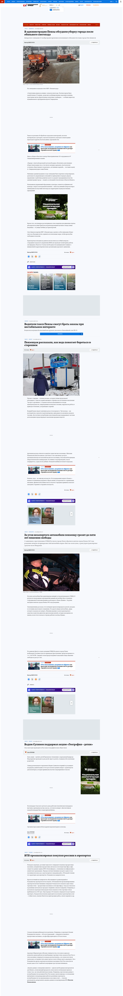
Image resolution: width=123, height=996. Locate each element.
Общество (36, 1)
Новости (32, 24)
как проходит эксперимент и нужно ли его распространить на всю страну (57, 148)
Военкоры (44, 24)
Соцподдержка (69, 1)
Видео (13, 1)
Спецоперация (21, 1)
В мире (50, 1)
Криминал (32, 684)
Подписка (96, 5)
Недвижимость (31, 28)
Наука (76, 1)
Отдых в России (64, 24)
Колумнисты (88, 1)
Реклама (88, 5)
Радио (82, 5)
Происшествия (97, 1)
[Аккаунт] (121, 1)
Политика (29, 1)
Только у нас (38, 24)
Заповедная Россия (73, 24)
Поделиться (95, 42)
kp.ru (73, 252)
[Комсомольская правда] (30, 5)
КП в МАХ (58, 24)
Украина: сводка (51, 24)
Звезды (55, 1)
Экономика (43, 1)
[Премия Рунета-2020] (42, 5)
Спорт (81, 1)
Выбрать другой (56, 9)
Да (50, 9)
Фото (8, 1)
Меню (2, 1)
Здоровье (61, 1)
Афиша (89, 24)
